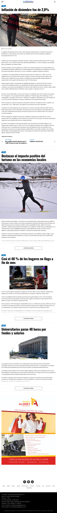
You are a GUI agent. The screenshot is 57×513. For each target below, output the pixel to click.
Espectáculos (25, 486)
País (43, 486)
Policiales (48, 486)
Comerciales (29, 488)
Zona (53, 486)
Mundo (8, 486)
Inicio (3, 486)
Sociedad (38, 486)
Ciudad (18, 486)
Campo (13, 486)
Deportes (32, 486)
